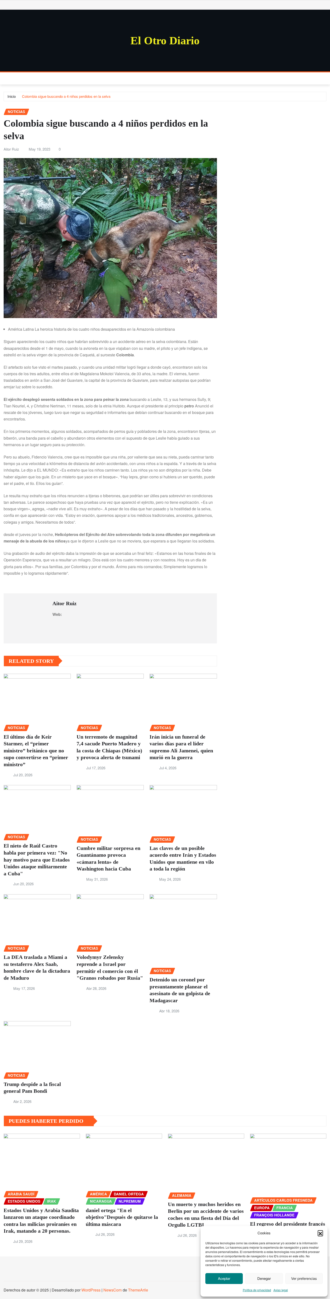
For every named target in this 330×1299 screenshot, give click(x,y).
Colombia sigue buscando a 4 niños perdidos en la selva (66, 96)
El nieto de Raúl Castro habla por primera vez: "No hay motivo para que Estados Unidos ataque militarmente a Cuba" (37, 859)
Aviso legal (280, 1290)
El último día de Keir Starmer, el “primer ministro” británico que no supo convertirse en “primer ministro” (36, 750)
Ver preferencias (304, 1278)
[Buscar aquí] (324, 78)
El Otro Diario (165, 40)
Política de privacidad (257, 1290)
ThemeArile (138, 1290)
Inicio (11, 96)
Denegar (264, 1278)
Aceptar (224, 1278)
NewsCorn (112, 1290)
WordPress (90, 1290)
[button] (320, 1232)
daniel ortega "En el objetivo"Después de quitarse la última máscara (122, 1217)
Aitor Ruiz (11, 149)
